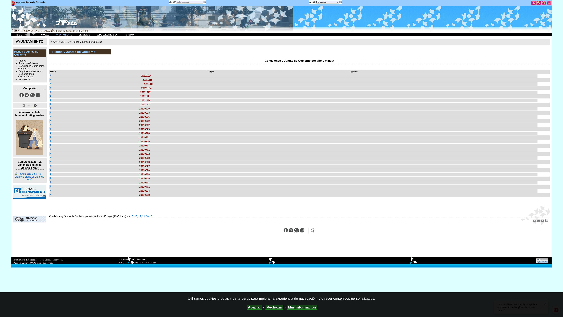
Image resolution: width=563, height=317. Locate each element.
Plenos (22, 60)
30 (143, 216)
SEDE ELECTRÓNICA (107, 35)
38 (147, 216)
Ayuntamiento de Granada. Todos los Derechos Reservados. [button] (38, 261)
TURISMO (129, 35)
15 (136, 216)
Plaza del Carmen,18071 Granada (27, 263)
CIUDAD (45, 35)
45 (151, 216)
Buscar (172, 2)
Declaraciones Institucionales (26, 75)
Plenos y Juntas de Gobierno (87, 42)
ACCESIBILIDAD (139, 260)
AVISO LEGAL (125, 263)
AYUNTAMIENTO (64, 35)
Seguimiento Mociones (31, 71)
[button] (340, 2)
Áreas (312, 2)
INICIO (19, 35)
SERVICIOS (84, 35)
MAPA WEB (124, 260)
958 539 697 (48, 263)
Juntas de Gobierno (29, 63)
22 (139, 216)
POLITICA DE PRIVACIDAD (144, 263)
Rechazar (274, 307)
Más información (302, 307)
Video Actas (25, 79)
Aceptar (254, 307)
